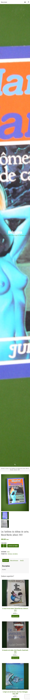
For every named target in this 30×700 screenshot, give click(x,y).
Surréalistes (15, 554)
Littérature (10, 554)
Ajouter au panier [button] (15, 616)
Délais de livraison (14, 560)
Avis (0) (21, 560)
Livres (7, 468)
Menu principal (4, 2)
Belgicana (15, 232)
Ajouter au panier (13, 546)
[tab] (5, 560)
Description (5, 560)
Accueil (3, 468)
